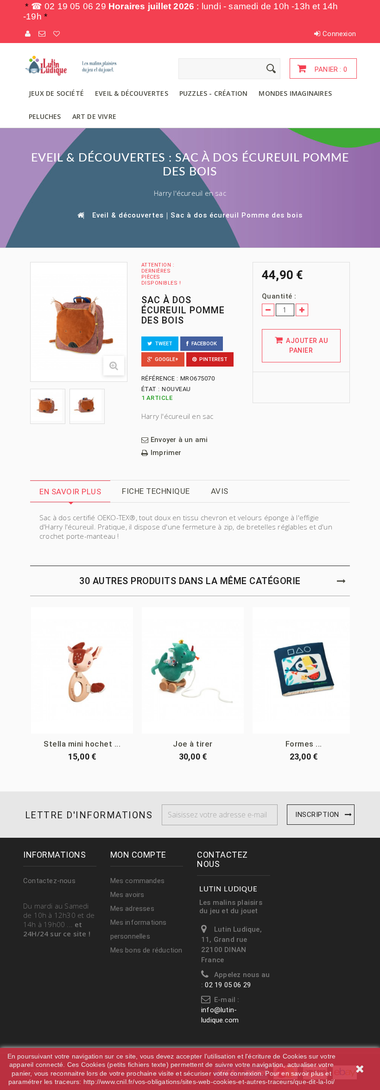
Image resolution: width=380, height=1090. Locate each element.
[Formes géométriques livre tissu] (304, 670)
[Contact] (42, 34)
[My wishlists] (57, 34)
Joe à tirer (193, 743)
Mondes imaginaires (295, 93)
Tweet (162, 344)
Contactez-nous (49, 881)
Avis (219, 491)
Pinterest (212, 359)
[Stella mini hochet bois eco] (82, 670)
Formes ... (303, 743)
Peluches (45, 116)
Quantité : (279, 296)
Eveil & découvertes (131, 93)
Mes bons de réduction (146, 950)
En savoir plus (70, 491)
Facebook (203, 344)
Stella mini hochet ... (82, 743)
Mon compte (138, 855)
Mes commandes (137, 881)
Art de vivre (94, 116)
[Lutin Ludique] (74, 65)
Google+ (165, 359)
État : (150, 389)
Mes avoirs (127, 895)
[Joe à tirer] (193, 670)
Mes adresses (132, 908)
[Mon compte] (28, 34)
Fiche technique (156, 491)
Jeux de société (56, 93)
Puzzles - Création (213, 93)
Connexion (339, 34)
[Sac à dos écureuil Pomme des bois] (48, 405)
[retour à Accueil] (80, 215)
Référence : (159, 378)
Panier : (330, 69)
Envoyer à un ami (179, 439)
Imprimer (166, 452)
